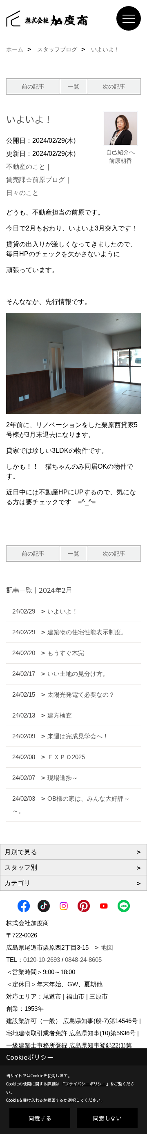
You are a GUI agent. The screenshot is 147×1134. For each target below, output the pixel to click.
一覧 (73, 86)
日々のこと (22, 192)
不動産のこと (25, 166)
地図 (107, 947)
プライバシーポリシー (85, 1084)
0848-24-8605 (83, 959)
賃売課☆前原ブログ (35, 179)
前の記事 (33, 86)
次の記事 (113, 86)
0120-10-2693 (41, 959)
